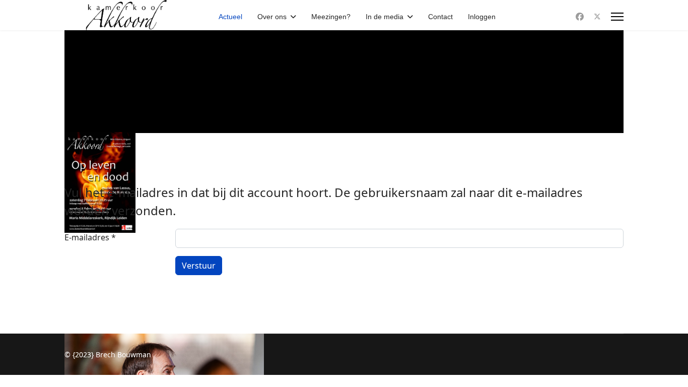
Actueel (230, 17)
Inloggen (482, 17)
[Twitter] (597, 16)
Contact (440, 17)
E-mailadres (90, 237)
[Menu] (617, 17)
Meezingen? (331, 17)
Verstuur (199, 265)
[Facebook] (580, 16)
